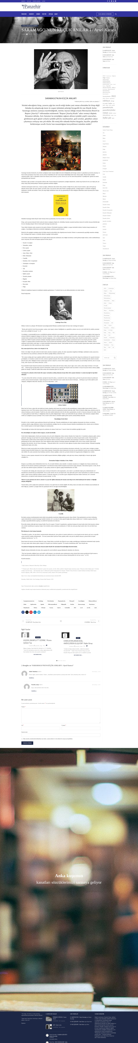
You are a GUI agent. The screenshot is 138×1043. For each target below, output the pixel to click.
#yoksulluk (67, 607)
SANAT (104, 229)
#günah (42, 604)
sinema (110, 113)
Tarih (104, 240)
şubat (113, 118)
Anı (103, 132)
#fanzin (110, 303)
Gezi (104, 174)
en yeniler (105, 103)
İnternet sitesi (24, 732)
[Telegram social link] (116, 1)
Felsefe (104, 166)
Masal (104, 193)
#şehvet (59, 607)
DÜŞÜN (105, 154)
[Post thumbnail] (49, 1019)
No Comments (62, 1021)
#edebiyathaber (106, 84)
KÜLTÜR (105, 188)
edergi (112, 101)
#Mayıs (114, 87)
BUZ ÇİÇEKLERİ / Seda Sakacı (78, 1021)
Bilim (104, 138)
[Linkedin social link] (114, 1)
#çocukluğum (81, 601)
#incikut (72, 604)
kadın (110, 103)
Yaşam (104, 246)
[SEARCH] (115, 358)
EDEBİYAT (35, 25)
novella (88, 607)
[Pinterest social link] (112, 1)
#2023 (104, 75)
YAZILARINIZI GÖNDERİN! (105, 14)
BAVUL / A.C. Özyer (108, 272)
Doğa (104, 149)
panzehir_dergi (39, 645)
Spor (104, 237)
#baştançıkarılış (61, 601)
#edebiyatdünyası (107, 82)
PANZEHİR (105, 201)
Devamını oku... (38, 654)
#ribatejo (43, 607)
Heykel (104, 179)
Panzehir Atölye (106, 204)
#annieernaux (108, 75)
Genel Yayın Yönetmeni (108, 171)
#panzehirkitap (106, 90)
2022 (75, 607)
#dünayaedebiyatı (93, 601)
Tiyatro (104, 243)
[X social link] (109, 1)
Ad (22, 725)
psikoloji (105, 224)
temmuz (114, 113)
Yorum (23, 706)
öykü (95, 607)
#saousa (51, 607)
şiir (109, 118)
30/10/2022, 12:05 (96, 684)
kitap (114, 103)
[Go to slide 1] (56, 660)
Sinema (104, 232)
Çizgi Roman (106, 143)
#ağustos (114, 75)
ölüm (115, 115)
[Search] (115, 14)
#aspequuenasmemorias (28, 601)
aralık (104, 98)
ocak (110, 105)
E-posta (64, 725)
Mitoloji (104, 196)
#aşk (104, 78)
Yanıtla (31, 678)
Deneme (104, 146)
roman (105, 113)
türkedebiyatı (106, 115)
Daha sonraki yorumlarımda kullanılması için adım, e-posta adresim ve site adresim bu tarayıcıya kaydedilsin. (48, 738)
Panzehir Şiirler (106, 218)
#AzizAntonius (50, 601)
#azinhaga (40, 601)
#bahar (108, 77)
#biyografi (71, 601)
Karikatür (105, 182)
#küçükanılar (26, 607)
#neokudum (105, 89)
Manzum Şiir (106, 190)
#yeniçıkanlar (107, 96)
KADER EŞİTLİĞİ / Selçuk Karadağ (79, 1017)
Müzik (104, 199)
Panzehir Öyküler (107, 215)
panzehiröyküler (109, 110)
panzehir (113, 105)
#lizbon (35, 607)
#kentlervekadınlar (107, 87)
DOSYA (104, 152)
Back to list (60, 621)
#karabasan (91, 604)
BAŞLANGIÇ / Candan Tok (109, 413)
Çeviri (104, 141)
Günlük (104, 177)
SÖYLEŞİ (38, 637)
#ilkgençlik (63, 604)
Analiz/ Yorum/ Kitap (27, 25)
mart (104, 105)
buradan (41, 586)
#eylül (114, 84)
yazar (112, 115)
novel (81, 607)
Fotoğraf (105, 168)
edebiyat (106, 101)
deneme (107, 98)
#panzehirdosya (111, 89)
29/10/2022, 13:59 (96, 671)
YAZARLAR (106, 248)
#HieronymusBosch (52, 604)
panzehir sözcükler (107, 221)
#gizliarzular (33, 604)
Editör (104, 163)
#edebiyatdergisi (106, 81)
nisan (107, 105)
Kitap (104, 185)
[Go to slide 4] (61, 660)
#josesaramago (81, 604)
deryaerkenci (112, 98)
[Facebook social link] (107, 1)
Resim (104, 226)
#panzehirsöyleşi (106, 92)
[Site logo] (31, 6)
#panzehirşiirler (107, 320)
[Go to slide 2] (58, 660)
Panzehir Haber (106, 207)
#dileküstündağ (106, 79)
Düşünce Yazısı (106, 157)
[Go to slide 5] (63, 660)
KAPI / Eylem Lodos (57, 1025)
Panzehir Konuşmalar (107, 210)
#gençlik (108, 86)
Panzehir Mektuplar (107, 213)
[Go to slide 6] (64, 660)
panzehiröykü (108, 107)
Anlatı (104, 135)
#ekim (24, 604)
